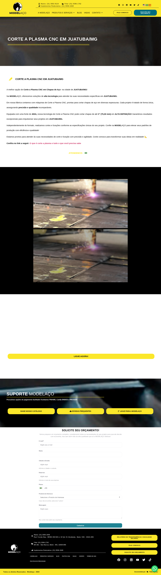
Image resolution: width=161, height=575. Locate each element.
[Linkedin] (126, 5)
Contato (81, 556)
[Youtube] (130, 5)
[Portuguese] (147, 5)
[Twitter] (134, 5)
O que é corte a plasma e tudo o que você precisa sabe (55, 143)
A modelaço (33, 556)
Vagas (74, 556)
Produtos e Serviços (47, 556)
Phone (41, 484)
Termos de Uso (91, 556)
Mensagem (42, 505)
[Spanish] (150, 5)
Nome (41, 451)
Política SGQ (66, 556)
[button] (63, 13)
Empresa (42, 472)
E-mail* (41, 441)
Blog (57, 556)
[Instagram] (123, 5)
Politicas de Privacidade (38, 561)
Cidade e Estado (44, 460)
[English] (144, 5)
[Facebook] (119, 5)
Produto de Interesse (46, 494)
